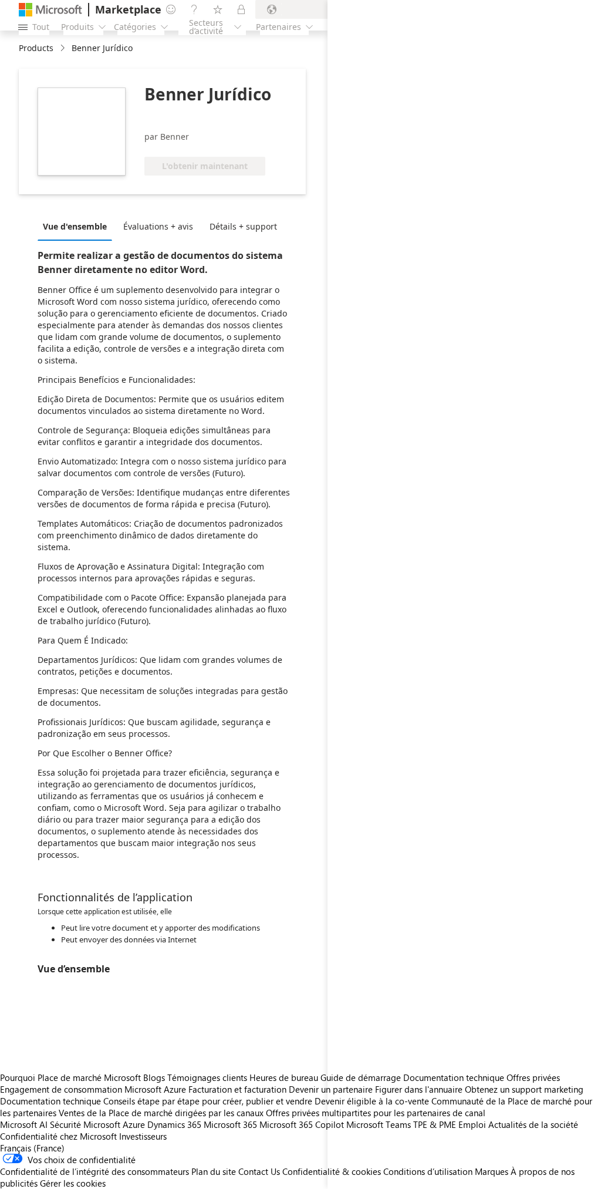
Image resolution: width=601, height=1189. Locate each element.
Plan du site (213, 1171)
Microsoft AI (24, 1124)
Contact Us (259, 1171)
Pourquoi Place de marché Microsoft (70, 1077)
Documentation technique (50, 1101)
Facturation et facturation (237, 1089)
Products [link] (36, 47)
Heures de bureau (283, 1077)
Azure (134, 1124)
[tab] (78, 226)
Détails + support (243, 226)
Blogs (154, 1077)
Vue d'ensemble (75, 226)
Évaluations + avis (158, 226)
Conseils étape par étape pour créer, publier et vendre (207, 1101)
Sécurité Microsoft (85, 1124)
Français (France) (32, 1148)
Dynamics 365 (174, 1124)
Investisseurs (143, 1136)
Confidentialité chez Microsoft (58, 1136)
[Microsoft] (50, 9)
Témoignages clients (207, 1077)
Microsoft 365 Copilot (301, 1124)
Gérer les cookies (73, 1183)
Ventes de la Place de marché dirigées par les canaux (161, 1113)
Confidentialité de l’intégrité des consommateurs (94, 1171)
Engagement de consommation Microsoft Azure (94, 1089)
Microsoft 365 (230, 1124)
